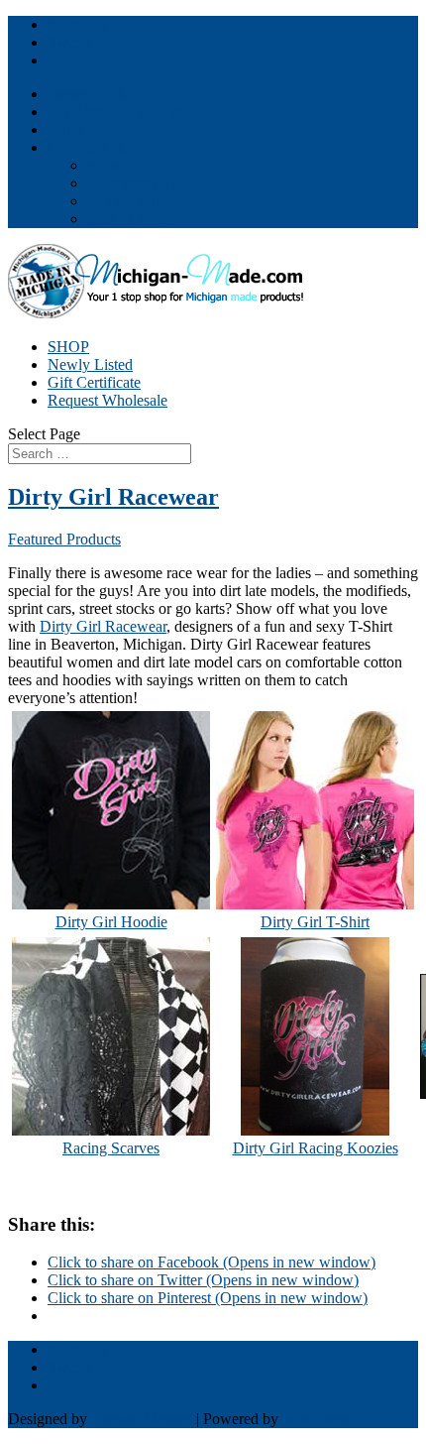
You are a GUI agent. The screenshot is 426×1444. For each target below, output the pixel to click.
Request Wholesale (107, 400)
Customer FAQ (135, 183)
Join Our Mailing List (115, 111)
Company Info (93, 147)
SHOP (68, 346)
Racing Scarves (111, 1148)
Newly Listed (90, 364)
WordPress (316, 1418)
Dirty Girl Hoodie (111, 921)
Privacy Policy (132, 200)
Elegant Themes (141, 1418)
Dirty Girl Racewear (113, 497)
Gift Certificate (94, 382)
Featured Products (64, 539)
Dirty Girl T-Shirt (315, 921)
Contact (72, 129)
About (107, 165)
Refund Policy (132, 218)
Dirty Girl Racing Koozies (315, 1148)
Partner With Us (98, 93)
